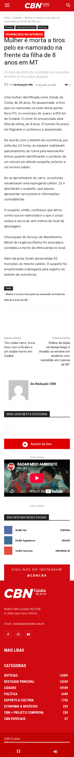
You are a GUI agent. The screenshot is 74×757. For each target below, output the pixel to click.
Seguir (66, 540)
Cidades (17, 17)
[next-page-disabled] (13, 429)
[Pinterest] (40, 319)
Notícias (43, 27)
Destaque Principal (26, 27)
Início (7, 17)
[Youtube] (28, 634)
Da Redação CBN (23, 84)
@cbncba (37, 575)
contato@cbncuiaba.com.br (28, 623)
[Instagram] (18, 634)
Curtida (65, 530)
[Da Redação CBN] (6, 85)
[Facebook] (21, 319)
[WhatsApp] (49, 319)
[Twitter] (31, 319)
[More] (59, 319)
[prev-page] (6, 429)
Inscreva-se (63, 550)
